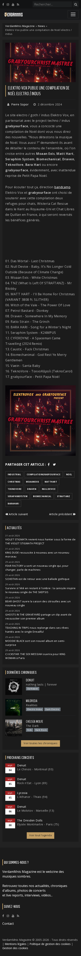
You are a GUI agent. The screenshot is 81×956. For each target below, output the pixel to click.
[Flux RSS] (18, 4)
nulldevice (49, 489)
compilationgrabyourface (44, 474)
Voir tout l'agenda (40, 835)
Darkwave (32, 688)
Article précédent (61, 514)
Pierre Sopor (20, 104)
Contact (8, 923)
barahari (13, 503)
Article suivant (18, 514)
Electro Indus (34, 709)
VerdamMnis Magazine (20, 26)
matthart (51, 481)
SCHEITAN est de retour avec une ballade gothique (37, 579)
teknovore (15, 489)
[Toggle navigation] (73, 14)
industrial (14, 474)
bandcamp (62, 187)
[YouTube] (13, 4)
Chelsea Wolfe (34, 721)
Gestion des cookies (15, 948)
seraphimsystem (17, 496)
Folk (29, 730)
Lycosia (22, 793)
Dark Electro (52, 709)
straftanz (63, 496)
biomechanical (42, 496)
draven (31, 489)
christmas (14, 481)
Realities (32, 705)
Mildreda (31, 701)
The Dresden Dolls (30, 820)
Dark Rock (41, 730)
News (41, 26)
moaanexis (32, 481)
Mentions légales (15, 944)
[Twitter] (54, 464)
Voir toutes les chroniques (40, 743)
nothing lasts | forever (41, 684)
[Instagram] (8, 4)
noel (69, 474)
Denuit (30, 680)
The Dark (32, 726)
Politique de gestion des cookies (50, 944)
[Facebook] (3, 4)
